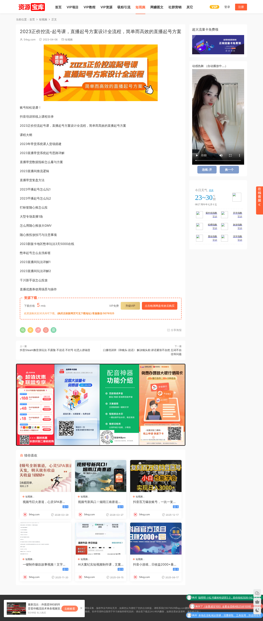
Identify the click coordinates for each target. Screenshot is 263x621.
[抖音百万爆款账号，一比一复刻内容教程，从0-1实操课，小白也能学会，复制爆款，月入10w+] (156, 476)
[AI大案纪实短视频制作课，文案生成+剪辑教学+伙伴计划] (100, 539)
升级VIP (130, 305)
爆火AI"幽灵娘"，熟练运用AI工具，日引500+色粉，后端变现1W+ (228, 616)
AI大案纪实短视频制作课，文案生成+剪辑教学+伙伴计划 (99, 564)
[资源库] (31, 6)
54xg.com (29, 39)
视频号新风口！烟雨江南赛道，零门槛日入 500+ (99, 502)
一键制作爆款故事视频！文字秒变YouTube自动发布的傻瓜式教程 (44, 564)
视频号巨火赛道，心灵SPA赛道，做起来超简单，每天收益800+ (45, 502)
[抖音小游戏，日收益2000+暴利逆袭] (156, 539)
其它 (190, 7)
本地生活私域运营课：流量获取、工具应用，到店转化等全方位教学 (230, 607)
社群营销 (175, 7)
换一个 (229, 169)
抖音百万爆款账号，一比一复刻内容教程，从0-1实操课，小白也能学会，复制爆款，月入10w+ (155, 502)
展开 (259, 200)
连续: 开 (207, 169)
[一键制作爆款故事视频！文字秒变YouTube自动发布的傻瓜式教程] (45, 539)
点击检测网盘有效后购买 (159, 305)
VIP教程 (89, 7)
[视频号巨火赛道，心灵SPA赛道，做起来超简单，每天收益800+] (45, 476)
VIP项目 (73, 7)
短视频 (140, 7)
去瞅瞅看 (69, 608)
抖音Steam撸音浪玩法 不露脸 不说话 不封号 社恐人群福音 (55, 350)
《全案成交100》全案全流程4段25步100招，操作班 (232, 597)
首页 (58, 7)
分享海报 (176, 330)
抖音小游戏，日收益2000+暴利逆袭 (155, 564)
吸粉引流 (124, 7)
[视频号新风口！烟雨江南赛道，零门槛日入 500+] (100, 476)
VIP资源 (106, 7)
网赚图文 (156, 7)
